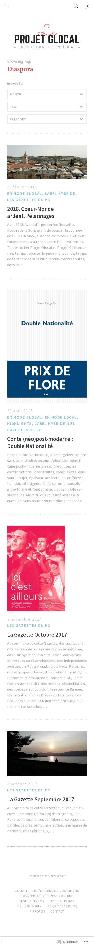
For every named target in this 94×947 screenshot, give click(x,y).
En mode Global (24, 193)
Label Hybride (60, 193)
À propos (37, 911)
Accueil (21, 891)
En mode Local (61, 417)
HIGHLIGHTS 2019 (29, 906)
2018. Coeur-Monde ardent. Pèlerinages (30, 212)
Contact (57, 911)
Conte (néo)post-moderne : (40, 442)
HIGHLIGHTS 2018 (62, 901)
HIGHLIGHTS (19, 423)
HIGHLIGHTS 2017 (32, 901)
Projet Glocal (47, 33)
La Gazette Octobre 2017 (37, 634)
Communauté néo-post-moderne (47, 896)
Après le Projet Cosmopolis (56, 891)
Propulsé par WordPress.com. (47, 876)
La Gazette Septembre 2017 (40, 799)
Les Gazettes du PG (28, 199)
